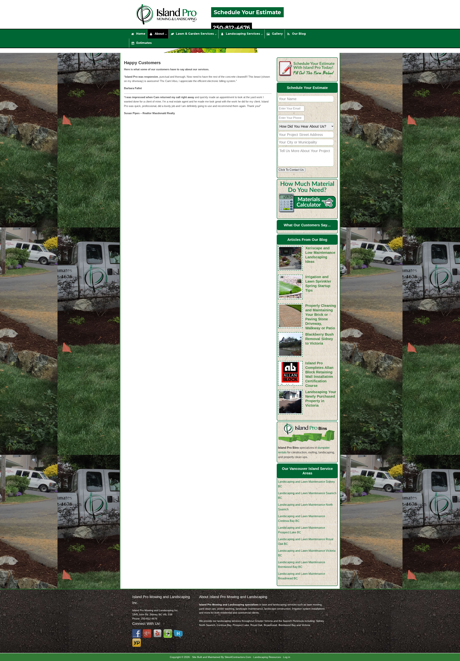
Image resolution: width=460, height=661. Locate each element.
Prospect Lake (241, 625)
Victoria (306, 625)
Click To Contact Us (291, 169)
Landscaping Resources (267, 657)
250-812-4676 (231, 27)
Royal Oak (256, 625)
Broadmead (270, 625)
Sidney (320, 620)
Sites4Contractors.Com (238, 657)
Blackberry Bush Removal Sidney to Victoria (319, 338)
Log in (286, 657)
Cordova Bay (224, 625)
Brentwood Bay (287, 625)
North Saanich (207, 625)
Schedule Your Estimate (247, 12)
